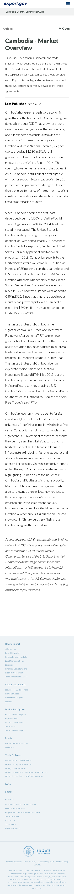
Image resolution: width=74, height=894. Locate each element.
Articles (8, 28)
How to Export (12, 644)
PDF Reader (35, 885)
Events (8, 738)
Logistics (9, 664)
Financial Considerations (16, 668)
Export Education (12, 653)
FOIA (52, 861)
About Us (10, 799)
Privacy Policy (30, 861)
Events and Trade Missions (16, 743)
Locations (9, 701)
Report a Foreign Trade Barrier (18, 764)
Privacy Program (12, 828)
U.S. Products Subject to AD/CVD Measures (24, 776)
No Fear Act (61, 861)
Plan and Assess (12, 693)
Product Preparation (14, 672)
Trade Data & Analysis (14, 730)
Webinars (9, 747)
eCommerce (10, 649)
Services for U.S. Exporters (16, 689)
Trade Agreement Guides (16, 676)
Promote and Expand (14, 697)
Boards (8, 791)
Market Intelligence (14, 709)
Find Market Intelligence (16, 714)
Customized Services (15, 684)
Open (66, 28)
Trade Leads (10, 726)
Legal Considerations (14, 661)
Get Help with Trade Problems (18, 760)
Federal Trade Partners (15, 808)
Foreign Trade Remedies (15, 768)
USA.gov (37, 864)
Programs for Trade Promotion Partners (22, 812)
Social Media (10, 824)
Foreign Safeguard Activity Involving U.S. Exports (26, 772)
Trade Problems (13, 755)
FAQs (8, 784)
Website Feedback (14, 861)
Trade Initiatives (12, 816)
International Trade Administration (20, 804)
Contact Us (10, 820)
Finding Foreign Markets (16, 657)
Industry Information (14, 722)
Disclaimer (43, 861)
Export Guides (11, 718)
